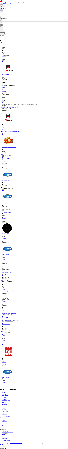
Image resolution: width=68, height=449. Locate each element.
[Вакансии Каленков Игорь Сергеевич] (34, 68)
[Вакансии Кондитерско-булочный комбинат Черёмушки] (34, 141)
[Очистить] (1, 20)
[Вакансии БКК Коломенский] (34, 174)
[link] (1, 11)
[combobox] (4, 18)
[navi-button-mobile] (1, 16)
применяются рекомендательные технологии (16, 443)
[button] (1, 13)
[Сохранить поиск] (1, 22)
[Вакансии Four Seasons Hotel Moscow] (34, 228)
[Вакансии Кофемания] (34, 351)
